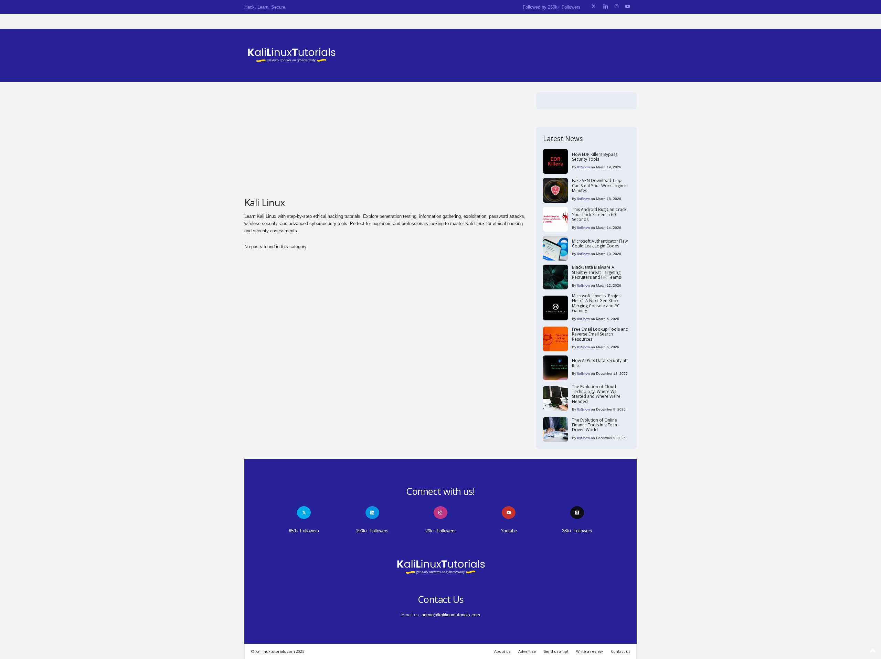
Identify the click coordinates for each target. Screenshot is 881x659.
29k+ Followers (440, 530)
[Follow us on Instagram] (616, 6)
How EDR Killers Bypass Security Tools (594, 156)
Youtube (509, 530)
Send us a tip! (556, 651)
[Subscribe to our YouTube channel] (627, 6)
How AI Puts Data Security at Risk (599, 363)
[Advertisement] (385, 144)
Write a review (589, 651)
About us (502, 651)
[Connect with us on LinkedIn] (605, 6)
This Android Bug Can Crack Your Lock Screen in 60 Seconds (599, 214)
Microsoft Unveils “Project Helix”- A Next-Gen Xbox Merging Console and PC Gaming (597, 303)
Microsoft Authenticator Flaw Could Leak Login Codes (600, 243)
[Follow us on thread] (577, 512)
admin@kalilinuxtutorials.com (451, 614)
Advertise (527, 651)
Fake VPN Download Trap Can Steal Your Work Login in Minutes (600, 185)
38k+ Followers (577, 530)
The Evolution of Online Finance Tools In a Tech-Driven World (595, 425)
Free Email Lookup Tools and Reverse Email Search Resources (600, 334)
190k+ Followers (372, 530)
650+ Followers (304, 530)
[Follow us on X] (593, 6)
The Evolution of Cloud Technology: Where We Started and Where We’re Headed (596, 394)
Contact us (620, 651)
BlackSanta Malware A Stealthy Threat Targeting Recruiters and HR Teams (596, 272)
